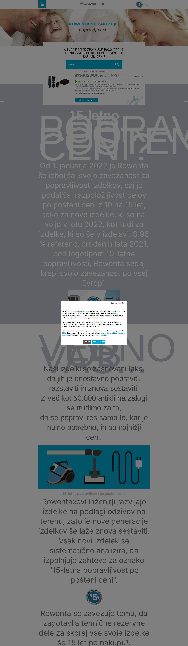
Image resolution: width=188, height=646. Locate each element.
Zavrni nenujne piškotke (118, 303)
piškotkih (103, 335)
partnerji (81, 311)
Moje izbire (87, 342)
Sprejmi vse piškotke (98, 342)
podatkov (115, 313)
